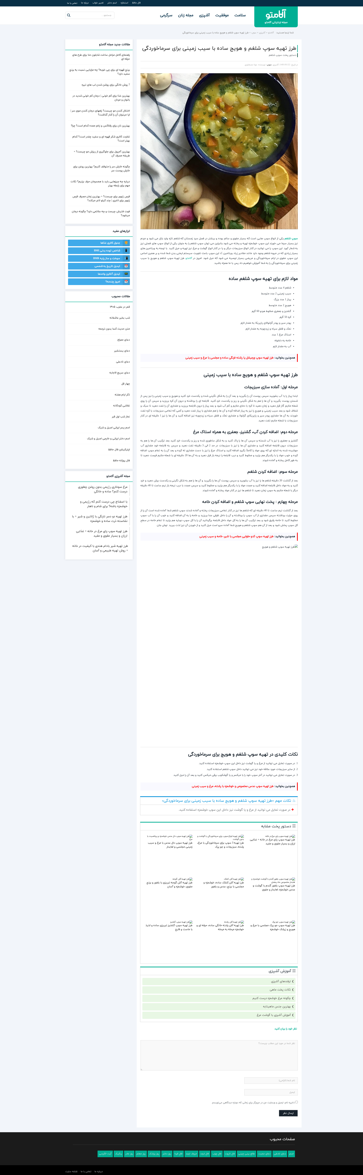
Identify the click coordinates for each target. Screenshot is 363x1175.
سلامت (240, 15)
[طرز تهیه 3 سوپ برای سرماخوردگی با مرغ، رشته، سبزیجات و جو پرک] (220, 839)
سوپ (253, 32)
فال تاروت (230, 1154)
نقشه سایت (71, 1171)
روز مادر (129, 1154)
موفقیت (222, 15)
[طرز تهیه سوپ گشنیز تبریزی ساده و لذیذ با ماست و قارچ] (181, 921)
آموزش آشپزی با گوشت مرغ (274, 1015)
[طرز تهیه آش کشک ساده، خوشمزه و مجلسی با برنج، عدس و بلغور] (234, 878)
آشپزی (204, 15)
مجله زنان (185, 15)
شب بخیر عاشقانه (120, 318)
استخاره (124, 2)
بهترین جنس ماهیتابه (277, 1007)
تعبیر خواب (98, 2)
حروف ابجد (191, 1154)
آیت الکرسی (105, 1154)
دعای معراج (123, 340)
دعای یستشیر (122, 351)
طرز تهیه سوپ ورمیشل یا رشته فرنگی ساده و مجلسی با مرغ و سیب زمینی (229, 358)
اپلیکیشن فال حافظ (119, 449)
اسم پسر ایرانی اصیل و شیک (114, 427)
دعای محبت (264, 1154)
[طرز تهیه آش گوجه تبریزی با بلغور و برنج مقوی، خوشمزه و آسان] (182, 878)
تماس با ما (72, 3)
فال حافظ (136, 2)
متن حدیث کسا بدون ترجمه (114, 329)
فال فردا (178, 1154)
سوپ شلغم (291, 238)
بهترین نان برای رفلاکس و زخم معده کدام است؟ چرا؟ (100, 126)
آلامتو (271, 32)
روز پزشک (154, 1154)
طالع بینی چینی (246, 1154)
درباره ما (85, 2)
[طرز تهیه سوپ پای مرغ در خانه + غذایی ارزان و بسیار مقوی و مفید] (280, 836)
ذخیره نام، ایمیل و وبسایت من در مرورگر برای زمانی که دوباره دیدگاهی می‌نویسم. (253, 1102)
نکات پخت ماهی (280, 990)
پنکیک (118, 1154)
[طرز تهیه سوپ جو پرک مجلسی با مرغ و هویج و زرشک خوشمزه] (283, 921)
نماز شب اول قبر (121, 416)
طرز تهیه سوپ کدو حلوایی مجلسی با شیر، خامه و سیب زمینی (236, 536)
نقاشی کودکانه (121, 406)
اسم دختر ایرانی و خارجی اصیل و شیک (108, 438)
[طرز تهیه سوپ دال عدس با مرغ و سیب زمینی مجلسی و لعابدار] (168, 839)
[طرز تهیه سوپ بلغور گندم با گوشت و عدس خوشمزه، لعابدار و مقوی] (271, 882)
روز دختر (167, 1154)
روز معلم (141, 1154)
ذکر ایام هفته (122, 395)
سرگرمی (166, 15)
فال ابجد (204, 1154)
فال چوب (216, 1154)
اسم (291, 1154)
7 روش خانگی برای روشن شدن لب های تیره (106, 85)
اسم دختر (112, 2)
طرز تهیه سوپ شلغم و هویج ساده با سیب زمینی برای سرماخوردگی (219, 48)
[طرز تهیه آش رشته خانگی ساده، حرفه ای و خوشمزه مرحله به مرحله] (234, 921)
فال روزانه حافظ (121, 460)
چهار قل (125, 384)
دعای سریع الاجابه (119, 373)
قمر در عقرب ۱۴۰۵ (120, 307)
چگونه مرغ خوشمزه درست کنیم (272, 998)
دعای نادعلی (123, 362)
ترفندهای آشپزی (281, 981)
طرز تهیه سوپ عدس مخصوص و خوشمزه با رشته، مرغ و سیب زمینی (233, 786)
